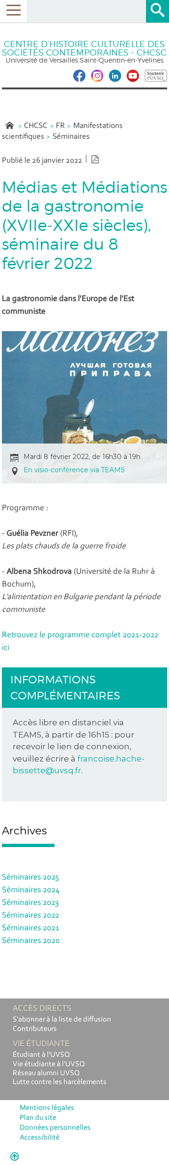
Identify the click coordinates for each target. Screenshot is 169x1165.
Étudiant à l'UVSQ (41, 1055)
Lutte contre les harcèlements (60, 1082)
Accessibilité (40, 1137)
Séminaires (71, 137)
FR (60, 126)
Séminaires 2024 (31, 890)
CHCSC (35, 126)
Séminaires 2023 (30, 903)
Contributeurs (35, 1029)
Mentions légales (47, 1108)
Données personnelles (55, 1128)
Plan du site (38, 1118)
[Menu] (13, 11)
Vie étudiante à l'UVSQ (49, 1064)
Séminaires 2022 (30, 915)
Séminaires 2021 (30, 928)
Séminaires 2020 (31, 941)
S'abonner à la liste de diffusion (62, 1019)
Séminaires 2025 (30, 877)
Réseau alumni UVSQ (46, 1073)
